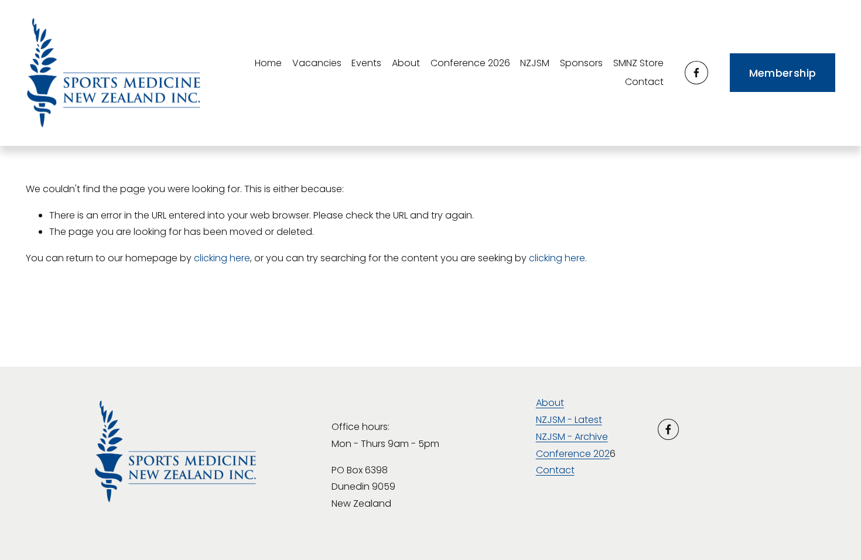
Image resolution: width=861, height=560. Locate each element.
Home (268, 63)
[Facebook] (696, 72)
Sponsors (581, 63)
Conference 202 (573, 453)
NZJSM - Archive (572, 436)
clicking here (222, 258)
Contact (644, 81)
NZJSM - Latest (569, 419)
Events (366, 63)
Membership (782, 73)
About (406, 63)
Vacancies (316, 63)
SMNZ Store (638, 63)
